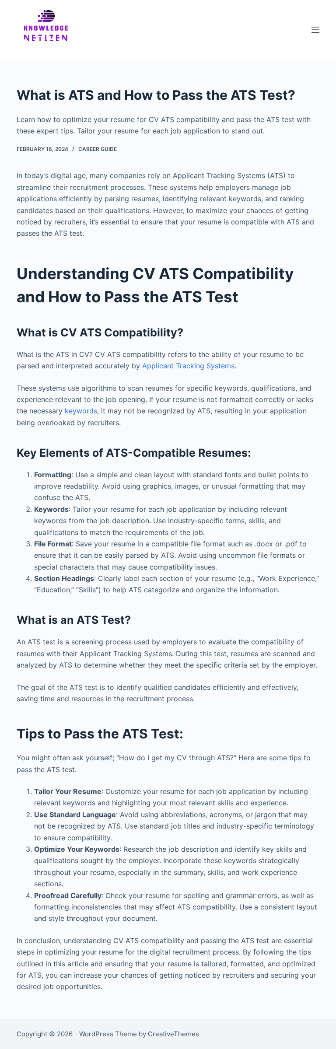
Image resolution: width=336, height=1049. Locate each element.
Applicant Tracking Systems (188, 365)
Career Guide (97, 149)
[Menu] (315, 30)
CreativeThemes (173, 1034)
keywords (81, 410)
